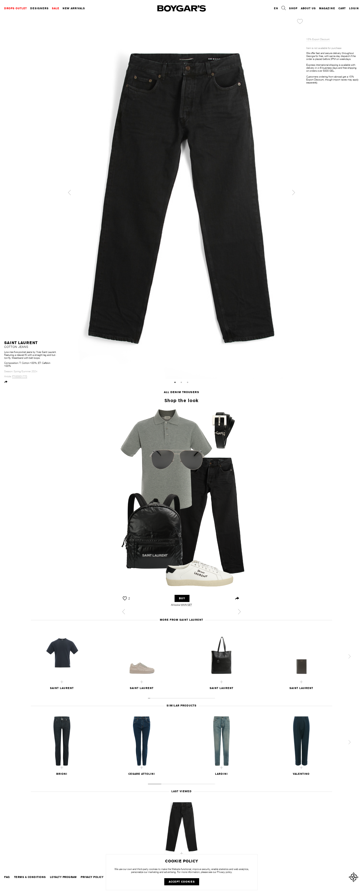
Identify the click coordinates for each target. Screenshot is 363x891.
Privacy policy (224, 872)
